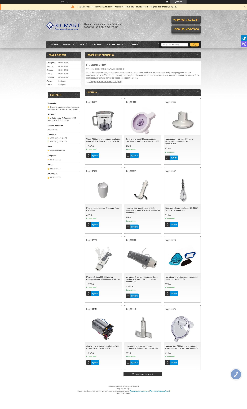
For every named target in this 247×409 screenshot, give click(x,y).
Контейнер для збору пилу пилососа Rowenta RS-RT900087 (181, 278)
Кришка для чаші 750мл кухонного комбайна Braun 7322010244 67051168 (142, 140)
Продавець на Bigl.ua (123, 389)
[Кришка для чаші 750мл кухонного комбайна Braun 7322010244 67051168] (143, 121)
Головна (53, 45)
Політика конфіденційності (160, 391)
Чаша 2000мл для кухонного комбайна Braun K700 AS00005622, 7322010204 (103, 140)
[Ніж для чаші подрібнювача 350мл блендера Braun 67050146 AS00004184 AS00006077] (143, 190)
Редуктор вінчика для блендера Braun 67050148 (103, 209)
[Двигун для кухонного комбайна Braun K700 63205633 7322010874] (103, 328)
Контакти (97, 45)
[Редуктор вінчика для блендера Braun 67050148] (103, 190)
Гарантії (83, 45)
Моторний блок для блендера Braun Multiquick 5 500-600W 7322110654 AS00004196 (141, 279)
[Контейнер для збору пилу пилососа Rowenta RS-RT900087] (182, 259)
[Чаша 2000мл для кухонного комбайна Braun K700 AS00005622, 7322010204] (103, 121)
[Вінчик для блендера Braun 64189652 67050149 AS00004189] (182, 190)
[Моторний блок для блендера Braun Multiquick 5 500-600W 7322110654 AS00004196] (143, 259)
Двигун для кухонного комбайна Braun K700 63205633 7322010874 (103, 347)
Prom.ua (136, 386)
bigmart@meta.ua (57, 150)
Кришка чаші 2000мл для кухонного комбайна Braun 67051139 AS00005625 (182, 347)
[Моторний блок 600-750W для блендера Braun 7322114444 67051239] (103, 259)
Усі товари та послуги (141, 374)
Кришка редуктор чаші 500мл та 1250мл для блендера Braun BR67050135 (179, 141)
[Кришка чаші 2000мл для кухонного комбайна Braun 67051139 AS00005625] (182, 328)
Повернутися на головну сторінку (105, 81)
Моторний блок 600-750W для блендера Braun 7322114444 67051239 (103, 278)
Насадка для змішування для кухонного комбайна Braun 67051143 (142, 347)
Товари (66, 45)
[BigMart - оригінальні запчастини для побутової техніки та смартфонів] (63, 25)
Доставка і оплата (116, 45)
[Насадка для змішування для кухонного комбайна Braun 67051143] (143, 328)
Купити (95, 155)
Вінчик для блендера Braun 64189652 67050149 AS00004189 (181, 209)
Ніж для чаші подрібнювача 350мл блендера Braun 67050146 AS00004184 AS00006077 (143, 210)
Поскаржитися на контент (139, 391)
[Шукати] (194, 44)
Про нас (135, 45)
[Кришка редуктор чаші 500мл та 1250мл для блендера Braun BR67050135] (182, 121)
